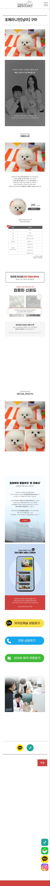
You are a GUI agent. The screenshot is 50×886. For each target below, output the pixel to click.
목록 (42, 763)
